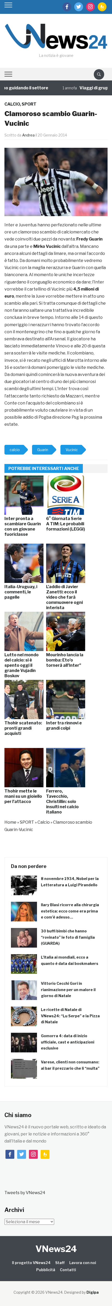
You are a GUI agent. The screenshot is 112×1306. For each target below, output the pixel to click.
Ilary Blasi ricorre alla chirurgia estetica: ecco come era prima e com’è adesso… (70, 911)
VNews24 (56, 1248)
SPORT (29, 104)
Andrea (28, 135)
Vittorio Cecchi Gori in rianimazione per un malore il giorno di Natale (68, 989)
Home (10, 822)
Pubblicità (45, 1269)
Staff (60, 1262)
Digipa (92, 1292)
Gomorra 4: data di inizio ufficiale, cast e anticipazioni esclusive (67, 1042)
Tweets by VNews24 (24, 1192)
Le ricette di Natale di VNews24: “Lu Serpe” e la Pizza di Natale (70, 1015)
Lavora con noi (82, 1262)
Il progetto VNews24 (31, 1262)
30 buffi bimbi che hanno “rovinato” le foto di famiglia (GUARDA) (68, 937)
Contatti (68, 1269)
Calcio (12, 104)
